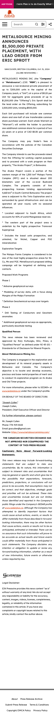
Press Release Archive (31, 699)
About (15, 699)
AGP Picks (7, 4)
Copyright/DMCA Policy (19, 710)
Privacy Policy (40, 710)
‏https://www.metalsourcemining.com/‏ (30, 432)
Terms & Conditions (39, 704)
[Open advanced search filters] (43, 24)
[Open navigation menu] (4, 24)
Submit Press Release (16, 704)
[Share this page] (50, 24)
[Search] (36, 24)
